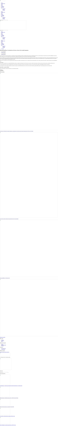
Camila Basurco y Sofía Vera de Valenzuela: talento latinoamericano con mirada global (11, 385)
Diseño (2, 14)
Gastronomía (2, 6)
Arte (1, 13)
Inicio (2, 11)
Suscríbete (4, 47)
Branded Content (3, 3)
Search (0, 30)
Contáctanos (4, 8)
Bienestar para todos (2, 337)
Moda (2, 4)
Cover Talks (2, 7)
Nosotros (4, 9)
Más (1, 16)
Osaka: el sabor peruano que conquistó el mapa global (7, 406)
